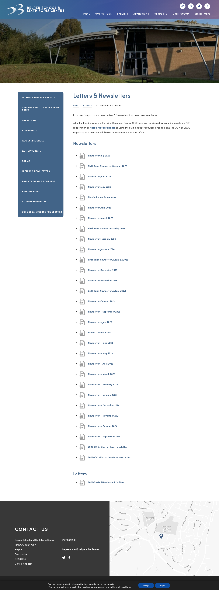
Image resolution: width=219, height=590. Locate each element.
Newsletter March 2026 (100, 219)
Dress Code (29, 120)
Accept (146, 585)
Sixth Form (202, 14)
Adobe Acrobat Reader (102, 128)
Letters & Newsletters (36, 171)
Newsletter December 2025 (102, 271)
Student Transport (34, 201)
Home (86, 14)
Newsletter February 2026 (102, 240)
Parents (122, 14)
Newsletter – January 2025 (102, 396)
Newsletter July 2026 (99, 157)
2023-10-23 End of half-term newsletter (109, 458)
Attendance (29, 130)
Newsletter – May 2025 (100, 354)
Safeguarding (31, 191)
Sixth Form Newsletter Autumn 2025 (107, 292)
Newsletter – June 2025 (100, 344)
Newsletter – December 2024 (103, 406)
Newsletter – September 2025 (104, 313)
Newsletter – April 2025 (100, 365)
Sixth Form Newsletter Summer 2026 (107, 167)
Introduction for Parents (38, 97)
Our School (103, 14)
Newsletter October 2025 (101, 302)
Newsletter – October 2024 (102, 427)
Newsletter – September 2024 (104, 438)
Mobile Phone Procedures (102, 198)
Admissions (141, 14)
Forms (26, 160)
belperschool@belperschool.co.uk (80, 549)
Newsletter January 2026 (101, 250)
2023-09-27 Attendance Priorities (106, 483)
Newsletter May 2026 (99, 188)
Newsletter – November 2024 (103, 417)
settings (127, 586)
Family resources (33, 140)
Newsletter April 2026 (99, 209)
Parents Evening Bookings (38, 181)
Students (160, 14)
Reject (163, 585)
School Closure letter (99, 334)
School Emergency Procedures (42, 211)
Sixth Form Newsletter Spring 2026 (106, 229)
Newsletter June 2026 (99, 177)
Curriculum (181, 14)
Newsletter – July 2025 (100, 323)
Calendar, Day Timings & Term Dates (40, 108)
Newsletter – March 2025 (101, 375)
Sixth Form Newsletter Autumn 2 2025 (108, 261)
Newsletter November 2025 (102, 282)
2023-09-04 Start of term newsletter (107, 448)
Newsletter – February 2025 (103, 386)
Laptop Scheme (31, 150)
